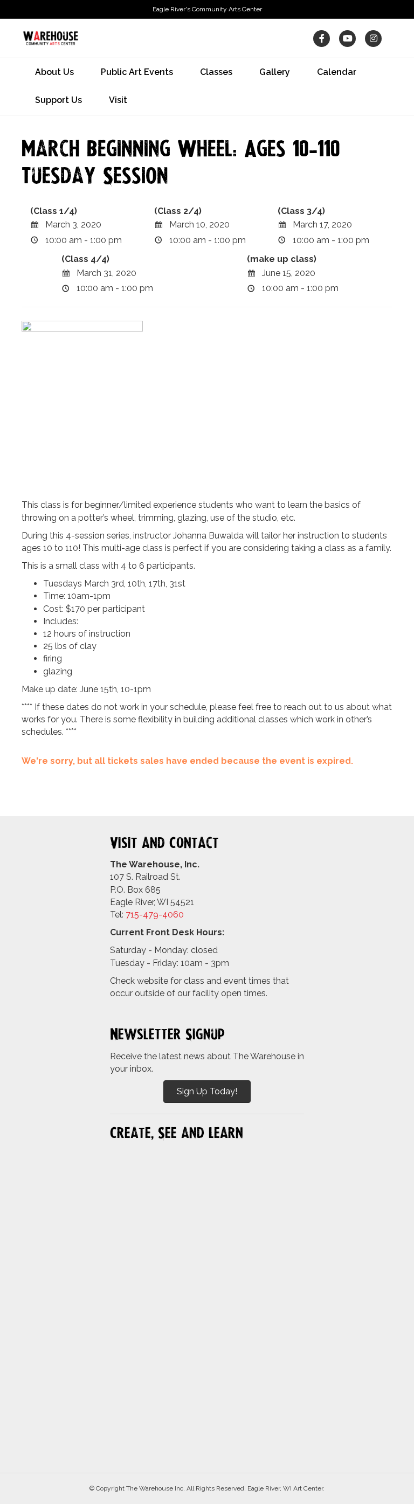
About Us (54, 72)
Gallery (274, 72)
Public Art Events (137, 72)
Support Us (58, 100)
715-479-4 (147, 914)
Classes (216, 72)
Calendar (336, 72)
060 (176, 914)
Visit (118, 100)
